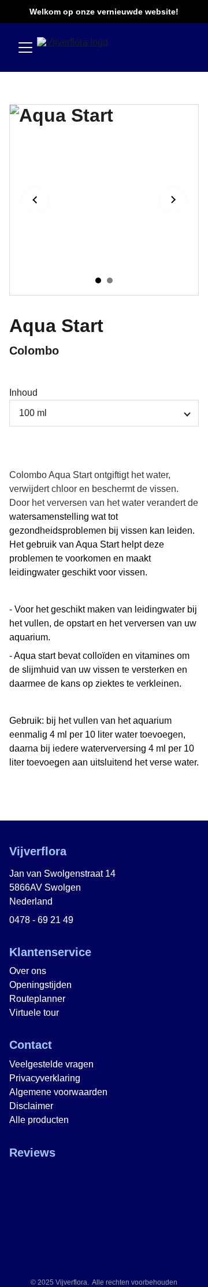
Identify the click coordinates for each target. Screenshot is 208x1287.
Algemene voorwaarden (58, 1092)
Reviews (32, 1152)
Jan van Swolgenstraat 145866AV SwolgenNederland (62, 887)
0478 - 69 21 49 (41, 920)
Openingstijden (40, 985)
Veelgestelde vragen (51, 1064)
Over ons (27, 971)
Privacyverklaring (44, 1078)
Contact (30, 1044)
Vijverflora (37, 851)
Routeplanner (37, 999)
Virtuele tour (34, 1013)
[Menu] (25, 47)
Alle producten (39, 1120)
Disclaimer (31, 1106)
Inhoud (23, 393)
